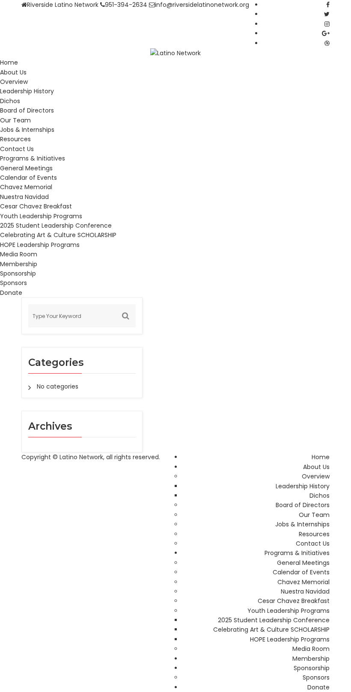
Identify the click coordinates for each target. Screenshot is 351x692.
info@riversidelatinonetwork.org (202, 4)
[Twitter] (327, 14)
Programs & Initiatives (32, 158)
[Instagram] (327, 24)
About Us (13, 72)
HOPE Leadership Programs (40, 245)
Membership (18, 264)
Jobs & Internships (27, 129)
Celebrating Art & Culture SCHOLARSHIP (58, 235)
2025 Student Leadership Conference (56, 225)
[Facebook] (328, 4)
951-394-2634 (126, 4)
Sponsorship (18, 273)
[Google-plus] (326, 33)
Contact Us (17, 149)
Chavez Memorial (26, 187)
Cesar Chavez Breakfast (36, 206)
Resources (15, 139)
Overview (14, 81)
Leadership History (27, 91)
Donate (11, 292)
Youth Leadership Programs (41, 216)
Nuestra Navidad (24, 197)
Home (9, 62)
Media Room (18, 254)
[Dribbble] (327, 43)
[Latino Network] (175, 52)
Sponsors (13, 283)
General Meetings (26, 168)
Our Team (15, 120)
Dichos (10, 101)
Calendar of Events (28, 177)
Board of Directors (27, 110)
